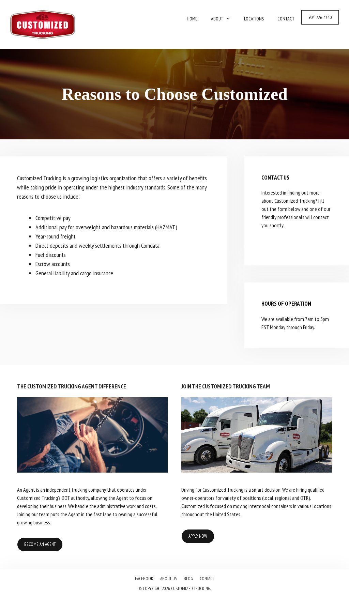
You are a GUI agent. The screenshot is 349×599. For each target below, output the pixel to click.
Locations (254, 19)
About (217, 19)
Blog (188, 579)
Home (192, 19)
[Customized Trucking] (42, 24)
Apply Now (197, 536)
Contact (285, 19)
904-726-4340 (320, 17)
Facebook (144, 579)
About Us (168, 579)
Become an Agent (40, 544)
